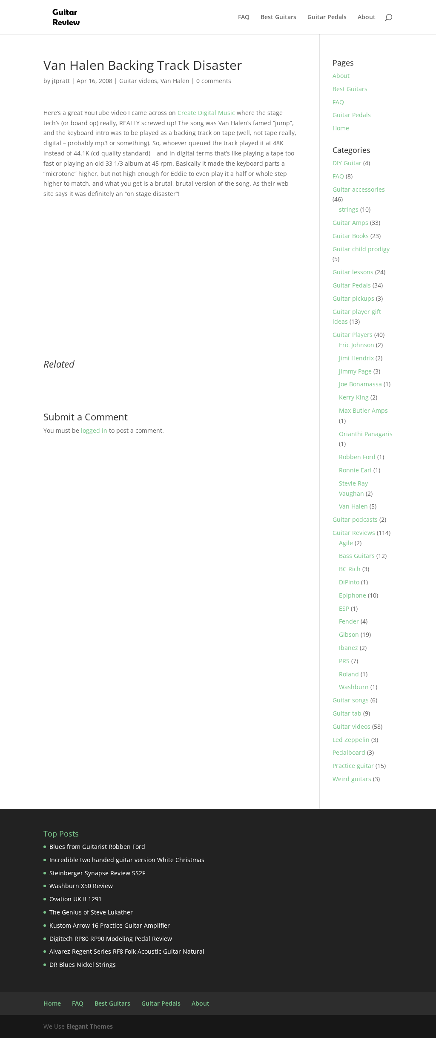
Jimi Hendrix (356, 358)
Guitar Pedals (327, 17)
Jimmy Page (355, 371)
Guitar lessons (353, 272)
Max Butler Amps (363, 410)
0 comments (213, 81)
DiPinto (349, 582)
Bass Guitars (357, 556)
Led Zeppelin (351, 740)
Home (341, 128)
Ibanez (348, 648)
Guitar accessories (359, 189)
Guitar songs (351, 700)
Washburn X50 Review (81, 886)
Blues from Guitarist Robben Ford (97, 846)
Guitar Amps (350, 223)
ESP (344, 608)
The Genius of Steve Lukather (91, 912)
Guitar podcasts (355, 519)
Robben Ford (357, 457)
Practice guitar (353, 766)
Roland (349, 674)
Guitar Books (351, 236)
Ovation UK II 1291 (75, 899)
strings (349, 209)
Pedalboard (349, 752)
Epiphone (352, 595)
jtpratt (61, 81)
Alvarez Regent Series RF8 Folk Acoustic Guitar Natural (126, 951)
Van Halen (175, 81)
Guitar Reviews (354, 533)
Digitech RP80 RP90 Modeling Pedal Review (110, 938)
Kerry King (354, 397)
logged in (94, 430)
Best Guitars (278, 17)
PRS (344, 661)
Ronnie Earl (355, 470)
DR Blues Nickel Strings (82, 964)
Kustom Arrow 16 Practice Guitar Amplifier (109, 925)
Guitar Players (353, 335)
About (367, 17)
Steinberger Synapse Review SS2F (97, 873)
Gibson (349, 634)
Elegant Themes (89, 1026)
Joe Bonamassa (360, 384)
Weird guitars (352, 779)
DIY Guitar (347, 163)
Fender (349, 621)
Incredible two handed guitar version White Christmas (126, 860)
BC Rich (350, 569)
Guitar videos (138, 81)
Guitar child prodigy (361, 249)
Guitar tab (347, 713)
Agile (346, 543)
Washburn (354, 687)
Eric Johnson (356, 345)
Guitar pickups (353, 298)
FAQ (244, 17)
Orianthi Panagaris (366, 434)
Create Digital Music (206, 113)
